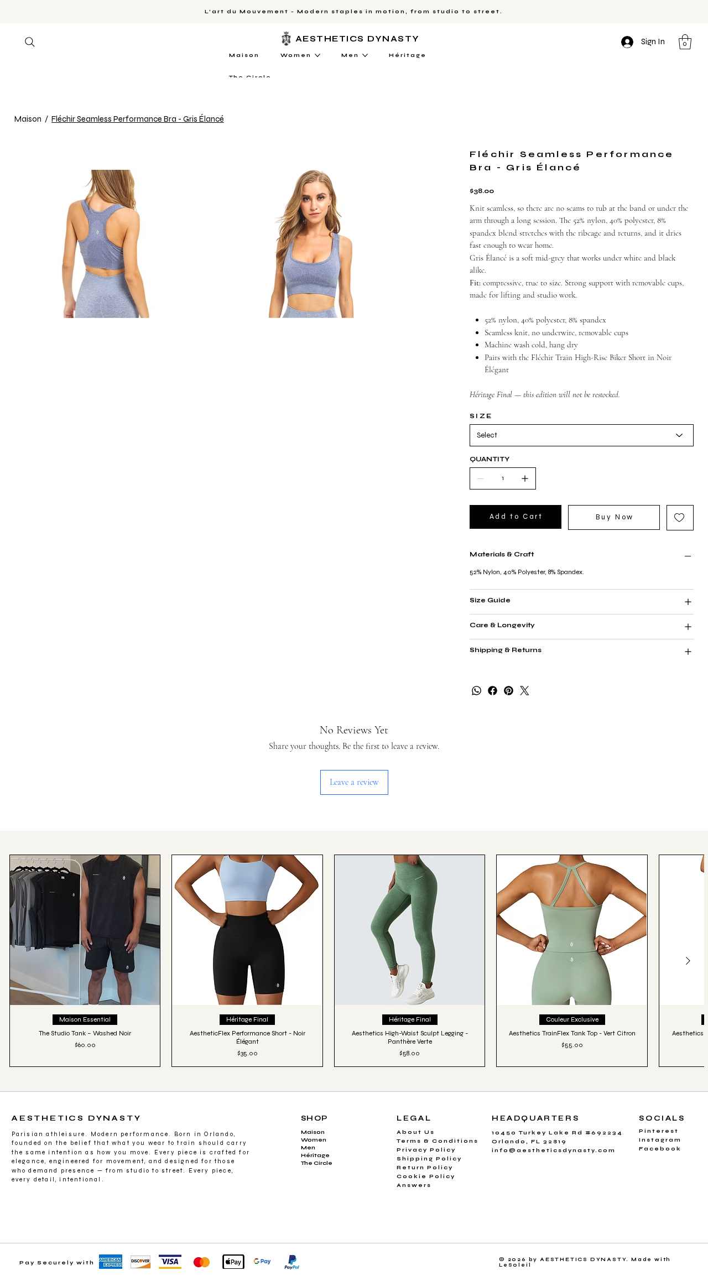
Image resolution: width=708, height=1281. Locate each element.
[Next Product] (688, 960)
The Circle (316, 1163)
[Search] (29, 42)
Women (313, 1140)
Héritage (315, 1155)
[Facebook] (492, 690)
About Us (416, 1132)
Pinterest (659, 1131)
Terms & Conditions (437, 1141)
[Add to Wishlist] (680, 517)
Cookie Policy (426, 1176)
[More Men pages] (365, 55)
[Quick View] (85, 930)
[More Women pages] (317, 55)
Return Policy (425, 1167)
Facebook (660, 1148)
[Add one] (525, 478)
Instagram (660, 1140)
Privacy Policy (426, 1150)
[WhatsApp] (476, 690)
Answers (414, 1185)
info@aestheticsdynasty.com (554, 1150)
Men (308, 1147)
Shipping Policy (429, 1158)
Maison (313, 1132)
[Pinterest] (509, 690)
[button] (685, 41)
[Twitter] (525, 690)
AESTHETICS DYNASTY (359, 39)
